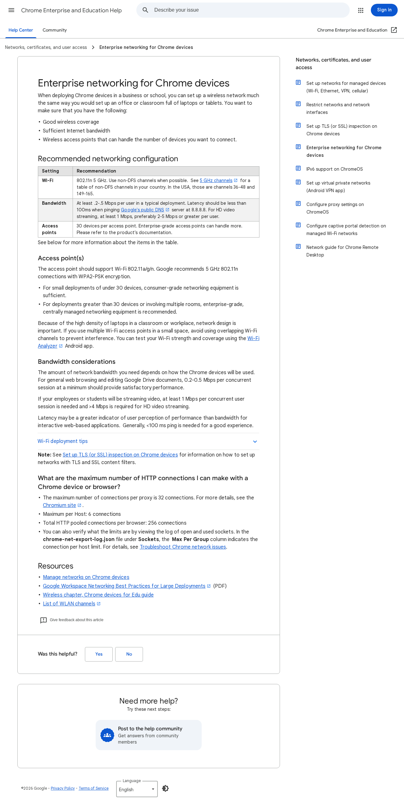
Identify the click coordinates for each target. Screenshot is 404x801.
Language (132, 780)
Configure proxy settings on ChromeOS (335, 208)
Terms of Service (94, 788)
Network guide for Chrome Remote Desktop (342, 251)
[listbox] (137, 789)
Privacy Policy (63, 788)
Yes (99, 654)
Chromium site (59, 505)
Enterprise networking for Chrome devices (344, 151)
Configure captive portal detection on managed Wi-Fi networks (346, 229)
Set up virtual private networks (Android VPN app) (338, 186)
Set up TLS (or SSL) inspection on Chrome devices (120, 455)
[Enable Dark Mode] (165, 788)
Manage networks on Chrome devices (86, 577)
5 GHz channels (216, 180)
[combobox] (251, 10)
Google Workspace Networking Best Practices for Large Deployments (124, 586)
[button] (11, 10)
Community (55, 30)
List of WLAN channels (69, 604)
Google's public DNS (142, 210)
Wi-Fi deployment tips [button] (63, 441)
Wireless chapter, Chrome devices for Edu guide (98, 595)
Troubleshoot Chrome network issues (183, 547)
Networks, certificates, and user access (333, 64)
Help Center (21, 30)
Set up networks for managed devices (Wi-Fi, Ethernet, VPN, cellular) (346, 87)
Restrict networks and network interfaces (338, 108)
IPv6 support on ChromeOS (334, 169)
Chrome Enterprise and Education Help (71, 10)
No (129, 654)
